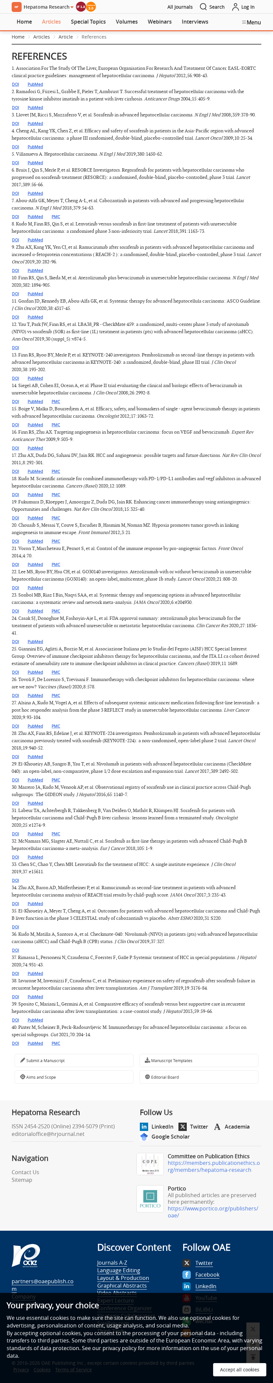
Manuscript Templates (171, 1060)
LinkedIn (162, 1126)
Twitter (199, 1126)
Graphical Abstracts (122, 1285)
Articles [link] (41, 37)
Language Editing (118, 1270)
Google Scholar (170, 1136)
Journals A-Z (112, 1262)
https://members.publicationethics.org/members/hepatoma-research (214, 1166)
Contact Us (25, 1172)
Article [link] (66, 37)
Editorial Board (164, 1077)
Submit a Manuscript (45, 1060)
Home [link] (18, 37)
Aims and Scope (40, 1077)
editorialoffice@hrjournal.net (48, 1134)
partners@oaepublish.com (43, 1285)
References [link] (94, 37)
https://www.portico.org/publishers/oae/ (213, 1212)
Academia (237, 1126)
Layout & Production (123, 1278)
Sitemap (22, 1179)
